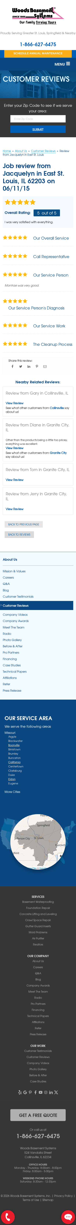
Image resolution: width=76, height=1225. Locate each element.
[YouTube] (40, 1092)
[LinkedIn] (51, 1092)
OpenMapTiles (30, 868)
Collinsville (57, 408)
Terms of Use (31, 1200)
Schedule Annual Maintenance (38, 53)
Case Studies (12, 665)
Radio (7, 633)
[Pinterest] (30, 1092)
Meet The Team (13, 627)
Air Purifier (38, 938)
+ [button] (61, 856)
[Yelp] (20, 1092)
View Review (14, 403)
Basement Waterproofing (38, 902)
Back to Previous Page (23, 524)
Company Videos (15, 614)
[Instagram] (46, 1092)
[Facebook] (35, 1092)
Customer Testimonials (18, 596)
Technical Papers (15, 671)
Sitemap (47, 1200)
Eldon (11, 779)
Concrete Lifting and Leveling (38, 914)
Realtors (38, 944)
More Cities (12, 791)
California (14, 762)
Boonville (14, 745)
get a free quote (38, 1114)
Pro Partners (11, 652)
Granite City (58, 452)
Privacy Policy (63, 1196)
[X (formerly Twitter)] (56, 1092)
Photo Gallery (12, 640)
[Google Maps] (25, 1092)
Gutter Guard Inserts (38, 926)
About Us (10, 559)
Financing (10, 659)
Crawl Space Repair (38, 920)
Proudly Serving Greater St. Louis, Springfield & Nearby (38, 33)
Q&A (6, 583)
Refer (6, 684)
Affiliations (10, 677)
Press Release (12, 690)
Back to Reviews (19, 534)
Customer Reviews (15, 605)
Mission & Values (14, 571)
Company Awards (16, 621)
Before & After (13, 646)
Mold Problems (38, 932)
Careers (8, 577)
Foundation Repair (38, 908)
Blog (6, 590)
